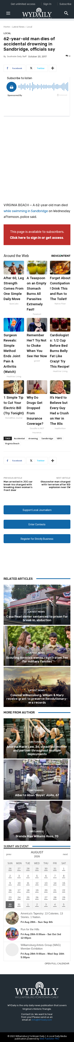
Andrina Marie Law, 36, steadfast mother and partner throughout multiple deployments (37, 750)
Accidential (19, 438)
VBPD (59, 438)
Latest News (18, 26)
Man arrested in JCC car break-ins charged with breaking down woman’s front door (18, 485)
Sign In (47, 3)
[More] (52, 68)
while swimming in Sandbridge (26, 211)
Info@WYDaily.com (42, 1019)
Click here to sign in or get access (36, 238)
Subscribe (65, 3)
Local (29, 26)
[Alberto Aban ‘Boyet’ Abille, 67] (37, 779)
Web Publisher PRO (49, 1038)
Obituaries (36, 742)
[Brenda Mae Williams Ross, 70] (37, 821)
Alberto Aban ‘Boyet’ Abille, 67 (37, 795)
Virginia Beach (12, 443)
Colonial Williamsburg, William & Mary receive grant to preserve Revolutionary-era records (37, 698)
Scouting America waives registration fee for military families (37, 659)
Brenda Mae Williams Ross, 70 (37, 836)
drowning (33, 438)
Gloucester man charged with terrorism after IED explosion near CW (55, 484)
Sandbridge (47, 438)
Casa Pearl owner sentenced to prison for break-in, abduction (37, 618)
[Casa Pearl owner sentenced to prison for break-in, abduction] (37, 605)
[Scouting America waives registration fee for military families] (37, 646)
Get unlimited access (23, 3)
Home (7, 26)
